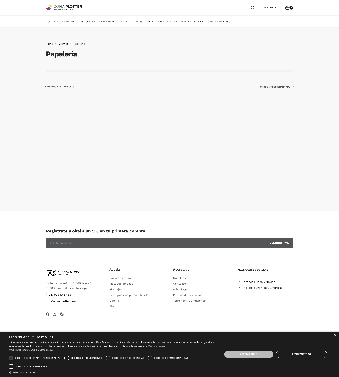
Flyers (74, 186)
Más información (157, 345)
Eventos (63, 43)
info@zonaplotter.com (61, 301)
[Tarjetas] (201, 145)
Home (49, 43)
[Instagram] (54, 314)
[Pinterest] (62, 314)
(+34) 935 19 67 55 (58, 294)
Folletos (137, 186)
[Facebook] (47, 314)
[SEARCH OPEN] (253, 8)
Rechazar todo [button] (301, 354)
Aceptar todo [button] (248, 354)
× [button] (335, 335)
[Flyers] (74, 145)
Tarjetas (201, 186)
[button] (74, 198)
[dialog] (169, 354)
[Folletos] (137, 145)
